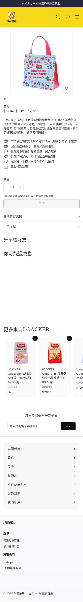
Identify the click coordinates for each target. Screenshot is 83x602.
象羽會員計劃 (11, 546)
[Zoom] (67, 88)
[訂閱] (68, 426)
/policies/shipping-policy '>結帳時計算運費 (28, 196)
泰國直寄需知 (12, 217)
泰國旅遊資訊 (11, 540)
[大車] (67, 17)
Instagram (9, 562)
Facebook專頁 (12, 568)
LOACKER (36, 329)
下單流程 (9, 226)
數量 (6, 179)
